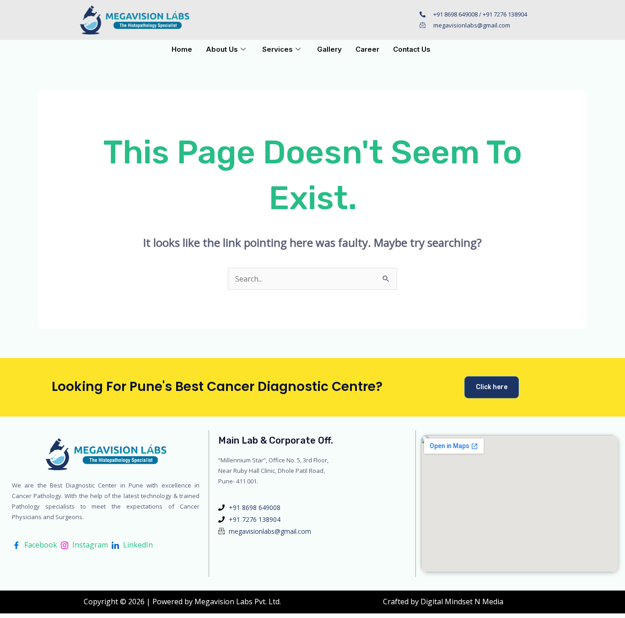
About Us (222, 49)
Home (182, 49)
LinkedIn (137, 545)
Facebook (39, 545)
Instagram (89, 545)
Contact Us (412, 49)
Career (367, 49)
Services (277, 49)
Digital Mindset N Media (461, 601)
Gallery (329, 49)
